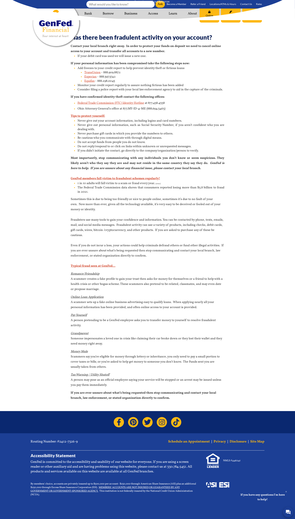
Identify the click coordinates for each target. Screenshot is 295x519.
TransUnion (92, 72)
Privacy (220, 441)
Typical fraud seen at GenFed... (93, 266)
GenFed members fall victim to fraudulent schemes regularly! (115, 178)
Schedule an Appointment (189, 441)
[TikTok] (176, 422)
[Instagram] (162, 422)
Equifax (89, 81)
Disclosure (238, 441)
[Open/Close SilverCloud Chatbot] (288, 512)
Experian (90, 77)
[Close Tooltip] (286, 491)
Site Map (257, 441)
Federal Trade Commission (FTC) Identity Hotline (111, 103)
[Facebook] (119, 422)
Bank (137, 1)
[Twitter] (147, 422)
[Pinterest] (133, 422)
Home (129, 1)
